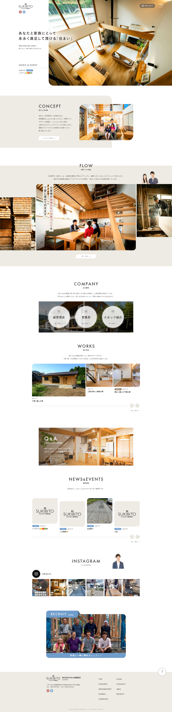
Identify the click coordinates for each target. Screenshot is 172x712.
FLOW (119, 679)
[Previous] (132, 405)
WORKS (102, 694)
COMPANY (103, 699)
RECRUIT (120, 694)
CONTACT (121, 684)
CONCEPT (103, 684)
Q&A (119, 689)
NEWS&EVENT (105, 689)
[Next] (137, 405)
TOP (100, 679)
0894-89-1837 (54, 687)
